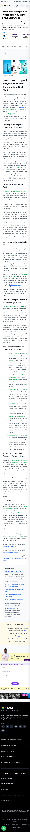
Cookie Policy (15, 824)
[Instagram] (11, 726)
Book (22, 5)
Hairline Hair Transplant (10, 546)
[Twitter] (7, 726)
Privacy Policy (5, 824)
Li (24, 630)
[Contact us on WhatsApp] (3, 828)
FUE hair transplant (14, 285)
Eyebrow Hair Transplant (10, 552)
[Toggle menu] (27, 5)
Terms (25, 688)
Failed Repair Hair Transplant (14, 599)
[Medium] (3, 730)
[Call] (17, 5)
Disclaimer (24, 824)
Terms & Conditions (15, 827)
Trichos (21, 107)
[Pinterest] (20, 726)
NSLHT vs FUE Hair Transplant (14, 572)
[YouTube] (24, 726)
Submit (15, 683)
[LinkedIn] (16, 726)
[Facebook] (3, 726)
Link (19, 636)
